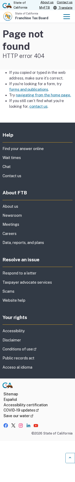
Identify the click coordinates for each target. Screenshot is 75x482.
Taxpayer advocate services (27, 282)
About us (47, 2)
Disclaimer (11, 340)
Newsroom (12, 215)
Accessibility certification (26, 405)
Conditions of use (31, 349)
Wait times (11, 157)
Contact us (64, 2)
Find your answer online (23, 148)
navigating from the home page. (43, 95)
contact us (38, 106)
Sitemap (11, 394)
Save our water (18, 416)
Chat (6, 166)
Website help (13, 300)
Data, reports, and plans (23, 242)
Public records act (18, 358)
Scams (8, 291)
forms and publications (28, 89)
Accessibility (13, 331)
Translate (65, 7)
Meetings (10, 224)
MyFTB (44, 7)
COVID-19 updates (21, 410)
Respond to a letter (19, 273)
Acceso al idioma (17, 367)
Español (10, 399)
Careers (9, 233)
